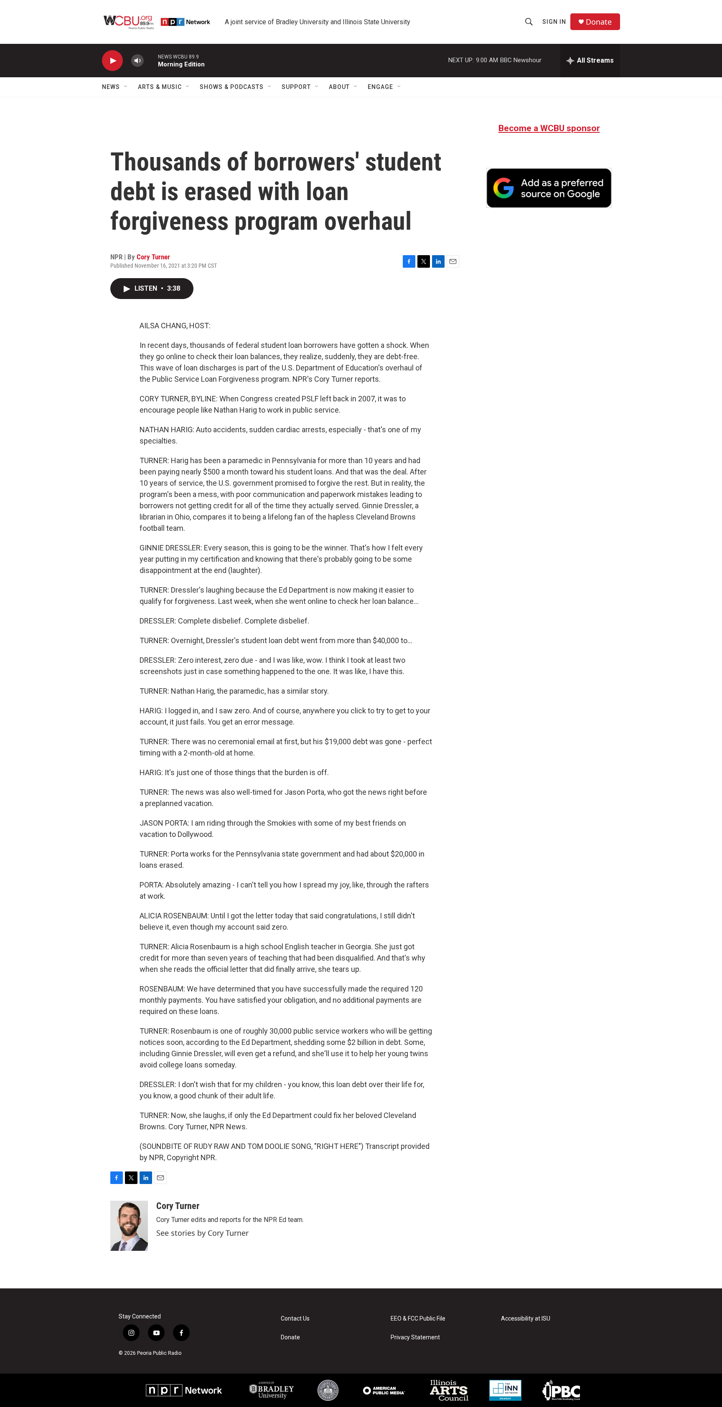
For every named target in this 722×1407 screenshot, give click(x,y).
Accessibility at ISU (525, 1319)
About (339, 87)
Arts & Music (160, 87)
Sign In (554, 21)
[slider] (151, 60)
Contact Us (295, 1319)
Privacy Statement (415, 1337)
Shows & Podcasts (232, 87)
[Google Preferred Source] (549, 188)
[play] (112, 61)
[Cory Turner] (129, 1226)
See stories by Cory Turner (202, 1233)
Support (296, 87)
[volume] (137, 60)
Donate (599, 22)
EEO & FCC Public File (418, 1319)
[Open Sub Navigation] (126, 87)
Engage (380, 87)
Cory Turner (153, 257)
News (111, 87)
